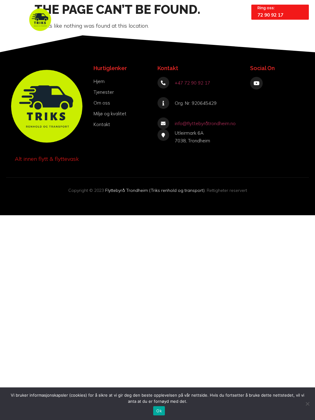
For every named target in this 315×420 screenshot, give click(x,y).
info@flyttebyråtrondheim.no (205, 123)
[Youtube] (256, 83)
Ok (159, 410)
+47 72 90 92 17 (192, 83)
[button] (237, 19)
